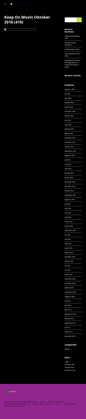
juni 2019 (68, 305)
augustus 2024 (70, 155)
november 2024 (70, 142)
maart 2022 (69, 248)
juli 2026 (67, 94)
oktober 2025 (69, 116)
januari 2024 (69, 177)
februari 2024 (69, 173)
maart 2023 (69, 222)
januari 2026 (69, 107)
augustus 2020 (70, 296)
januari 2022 (69, 252)
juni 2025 (68, 120)
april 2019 (68, 310)
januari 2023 (69, 226)
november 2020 (70, 283)
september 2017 (70, 323)
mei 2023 (68, 213)
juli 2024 (67, 160)
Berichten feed (70, 365)
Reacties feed (69, 367)
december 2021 (70, 257)
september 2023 (70, 195)
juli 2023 (67, 204)
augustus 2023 (70, 200)
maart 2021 (69, 274)
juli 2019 (67, 301)
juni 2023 (68, 208)
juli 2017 (67, 327)
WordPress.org (70, 370)
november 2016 (70, 336)
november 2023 (70, 186)
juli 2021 (67, 266)
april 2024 (68, 169)
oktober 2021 (69, 261)
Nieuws (67, 349)
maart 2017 (69, 332)
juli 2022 (67, 235)
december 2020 (70, 279)
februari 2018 (69, 319)
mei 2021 (68, 270)
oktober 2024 (69, 147)
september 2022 (70, 230)
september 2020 (70, 292)
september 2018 (70, 314)
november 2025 (70, 111)
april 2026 (68, 98)
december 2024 (70, 138)
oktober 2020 (69, 288)
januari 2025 (69, 133)
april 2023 (68, 217)
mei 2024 (68, 164)
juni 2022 (68, 239)
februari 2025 (69, 129)
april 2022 (68, 244)
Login (66, 362)
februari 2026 (69, 103)
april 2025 (68, 125)
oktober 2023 (69, 191)
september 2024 (70, 151)
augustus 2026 (70, 89)
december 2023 (70, 182)
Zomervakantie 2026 (72, 49)
